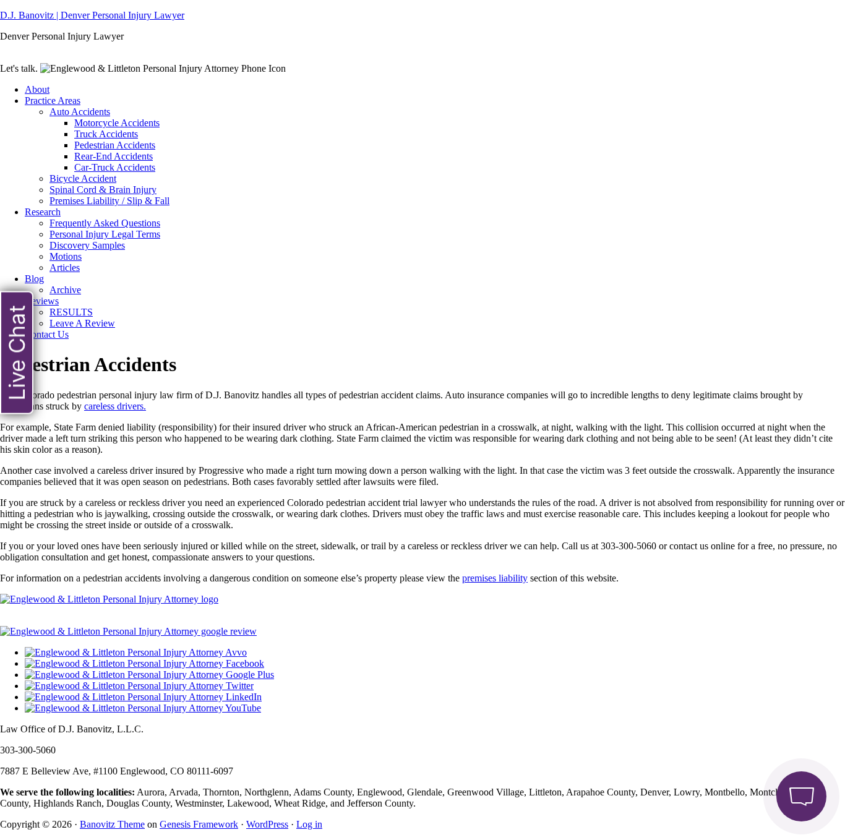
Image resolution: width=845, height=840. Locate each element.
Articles (64, 267)
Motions (65, 256)
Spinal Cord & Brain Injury (103, 189)
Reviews (42, 301)
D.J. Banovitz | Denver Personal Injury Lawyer (92, 15)
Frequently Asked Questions (104, 223)
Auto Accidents (79, 111)
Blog (34, 278)
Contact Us (47, 334)
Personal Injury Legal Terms (104, 234)
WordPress (267, 824)
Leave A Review (82, 323)
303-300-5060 (315, 68)
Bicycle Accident (82, 178)
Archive (65, 290)
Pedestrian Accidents (114, 145)
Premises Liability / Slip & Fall (109, 200)
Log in (309, 824)
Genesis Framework (199, 824)
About (37, 89)
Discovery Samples (87, 245)
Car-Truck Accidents (114, 167)
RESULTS (71, 312)
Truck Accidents (106, 134)
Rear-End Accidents (113, 156)
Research (43, 212)
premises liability (495, 578)
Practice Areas (52, 100)
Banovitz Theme (112, 824)
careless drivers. (115, 406)
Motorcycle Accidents (117, 123)
